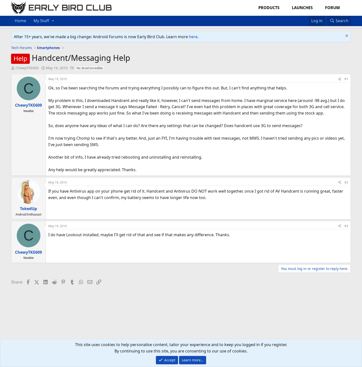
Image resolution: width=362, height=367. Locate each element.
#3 (346, 226)
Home (20, 20)
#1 (346, 79)
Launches (302, 7)
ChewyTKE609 (27, 68)
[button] (53, 21)
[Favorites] (306, 18)
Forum (332, 7)
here (193, 36)
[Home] (301, 18)
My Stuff (41, 20)
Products (269, 7)
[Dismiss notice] (346, 36)
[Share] (339, 79)
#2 (346, 182)
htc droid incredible (90, 68)
